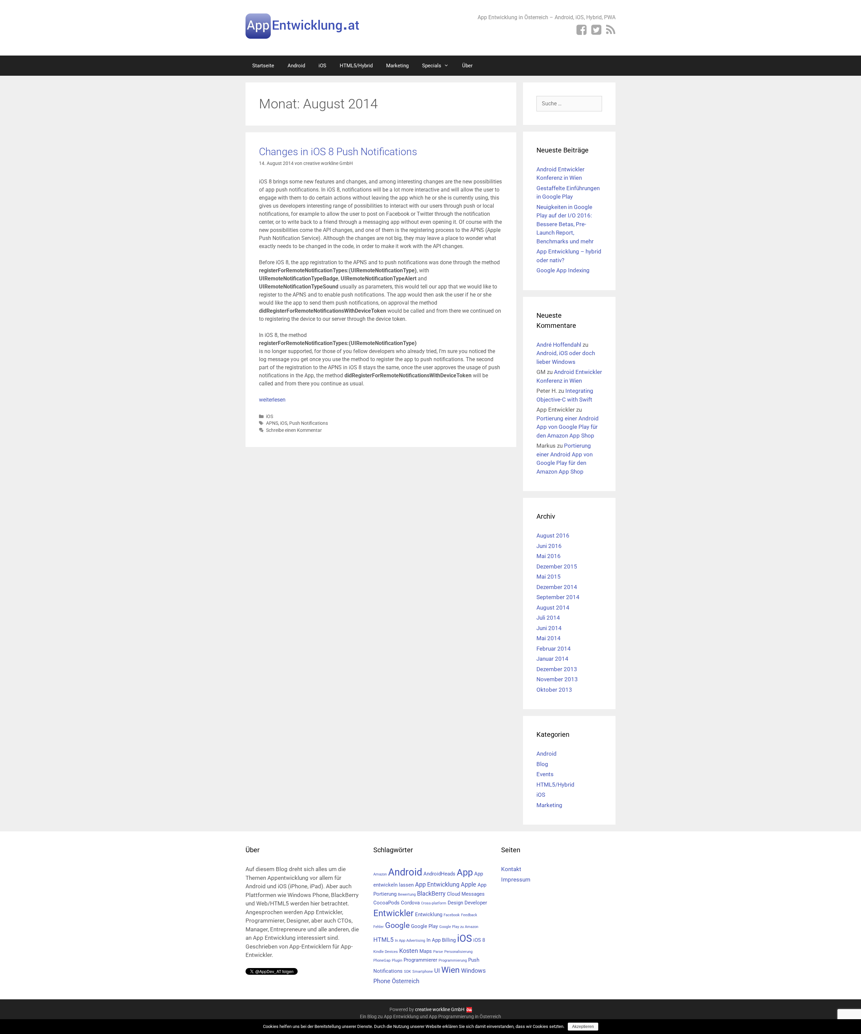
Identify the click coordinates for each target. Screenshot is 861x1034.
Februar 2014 (553, 648)
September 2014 (557, 597)
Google (397, 925)
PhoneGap (381, 960)
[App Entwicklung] (303, 26)
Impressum (515, 879)
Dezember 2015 (556, 566)
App (465, 872)
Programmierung (453, 960)
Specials (431, 66)
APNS (272, 423)
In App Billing (441, 940)
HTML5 (383, 939)
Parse (438, 952)
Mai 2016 (548, 556)
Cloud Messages (466, 894)
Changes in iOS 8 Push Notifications (338, 152)
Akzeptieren (583, 1026)
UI (437, 970)
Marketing (397, 66)
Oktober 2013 (554, 689)
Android (296, 66)
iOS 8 (479, 940)
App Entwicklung (437, 884)
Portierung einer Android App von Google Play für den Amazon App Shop (567, 427)
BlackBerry (431, 893)
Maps (425, 951)
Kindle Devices (385, 952)
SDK (407, 971)
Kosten (408, 950)
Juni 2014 (549, 628)
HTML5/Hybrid (356, 66)
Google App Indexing (563, 270)
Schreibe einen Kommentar (294, 430)
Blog (542, 764)
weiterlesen (272, 400)
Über (467, 66)
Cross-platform (433, 903)
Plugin (397, 960)
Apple (468, 884)
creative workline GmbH (439, 1009)
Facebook (452, 915)
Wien (450, 970)
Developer (475, 903)
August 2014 (552, 607)
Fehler (378, 927)
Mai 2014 (548, 638)
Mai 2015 (548, 576)
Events (545, 774)
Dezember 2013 (556, 669)
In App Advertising (410, 940)
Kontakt (511, 869)
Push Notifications (308, 423)
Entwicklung (428, 914)
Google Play (424, 926)
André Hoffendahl (558, 344)
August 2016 (552, 535)
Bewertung (407, 894)
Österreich (405, 981)
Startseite (263, 66)
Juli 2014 (548, 617)
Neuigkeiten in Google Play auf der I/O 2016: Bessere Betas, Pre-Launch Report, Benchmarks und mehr (565, 224)
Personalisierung (458, 952)
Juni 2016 (549, 546)
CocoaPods (386, 903)
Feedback (469, 915)
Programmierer (420, 960)
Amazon (380, 874)
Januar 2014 (552, 658)
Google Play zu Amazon (458, 927)
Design (455, 903)
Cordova (410, 903)
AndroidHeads (439, 874)
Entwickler (393, 913)
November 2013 (557, 679)
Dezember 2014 (556, 587)
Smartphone (422, 971)
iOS (322, 66)
